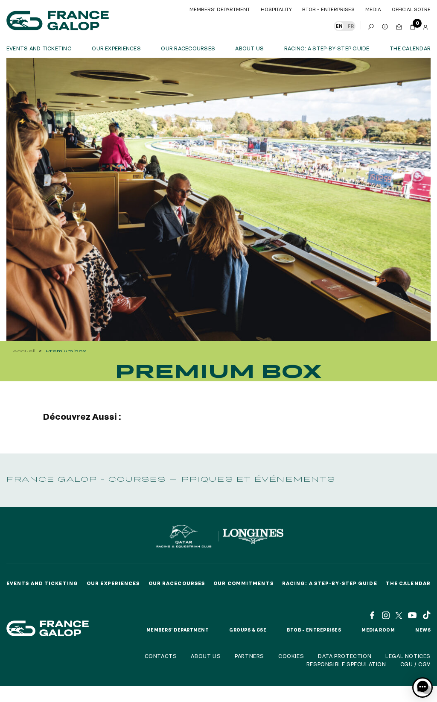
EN (339, 26)
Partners (249, 656)
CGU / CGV (415, 664)
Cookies (291, 656)
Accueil (24, 350)
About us (249, 48)
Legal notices (408, 656)
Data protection (344, 656)
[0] (412, 25)
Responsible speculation (346, 664)
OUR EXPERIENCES (116, 48)
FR (351, 26)
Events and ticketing (39, 48)
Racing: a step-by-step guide (327, 48)
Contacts (161, 656)
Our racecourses (188, 48)
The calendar (410, 48)
